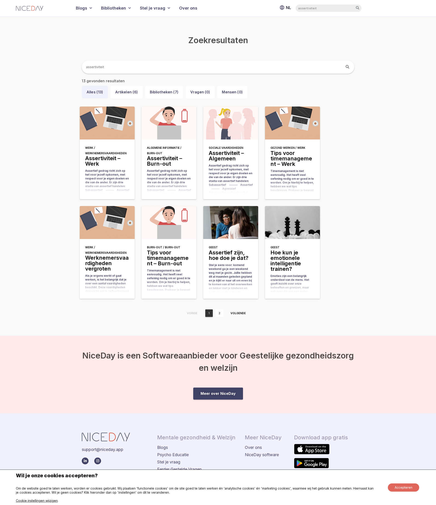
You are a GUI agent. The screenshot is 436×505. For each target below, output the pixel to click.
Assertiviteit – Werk (102, 161)
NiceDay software (262, 454)
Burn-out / (156, 247)
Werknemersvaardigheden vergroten (107, 263)
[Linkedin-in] (85, 461)
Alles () (95, 92)
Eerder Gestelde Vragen (179, 469)
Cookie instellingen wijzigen (37, 501)
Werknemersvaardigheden (105, 153)
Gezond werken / (283, 147)
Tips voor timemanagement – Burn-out (167, 258)
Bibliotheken (113, 8)
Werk (301, 147)
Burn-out (154, 153)
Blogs (81, 8)
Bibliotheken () (164, 92)
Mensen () (232, 92)
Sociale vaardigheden (226, 147)
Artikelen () (126, 92)
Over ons (188, 8)
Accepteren (403, 487)
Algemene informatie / (164, 147)
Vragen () (200, 92)
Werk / (90, 147)
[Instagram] (97, 461)
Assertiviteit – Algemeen (226, 156)
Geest (213, 247)
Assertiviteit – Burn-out (164, 161)
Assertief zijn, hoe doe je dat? (228, 255)
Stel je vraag (152, 8)
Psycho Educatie (173, 454)
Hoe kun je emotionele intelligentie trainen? (285, 260)
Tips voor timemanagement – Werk (291, 158)
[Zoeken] (347, 67)
